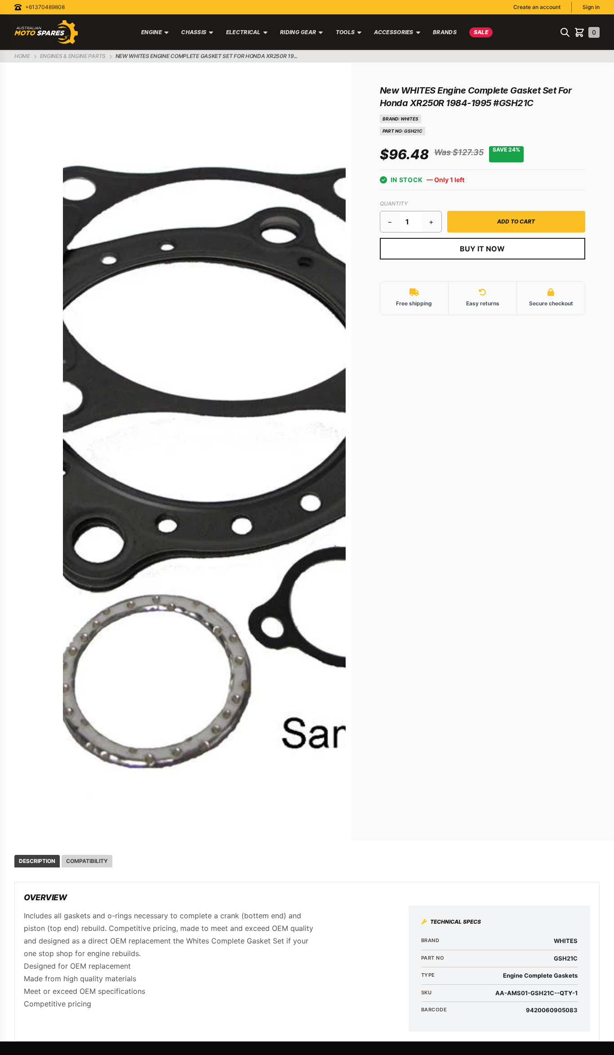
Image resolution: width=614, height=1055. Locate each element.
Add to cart (516, 221)
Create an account (537, 7)
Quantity (394, 203)
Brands (445, 32)
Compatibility (87, 861)
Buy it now (482, 248)
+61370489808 (45, 7)
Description (37, 861)
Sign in (591, 7)
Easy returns (482, 303)
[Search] (565, 32)
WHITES (409, 118)
